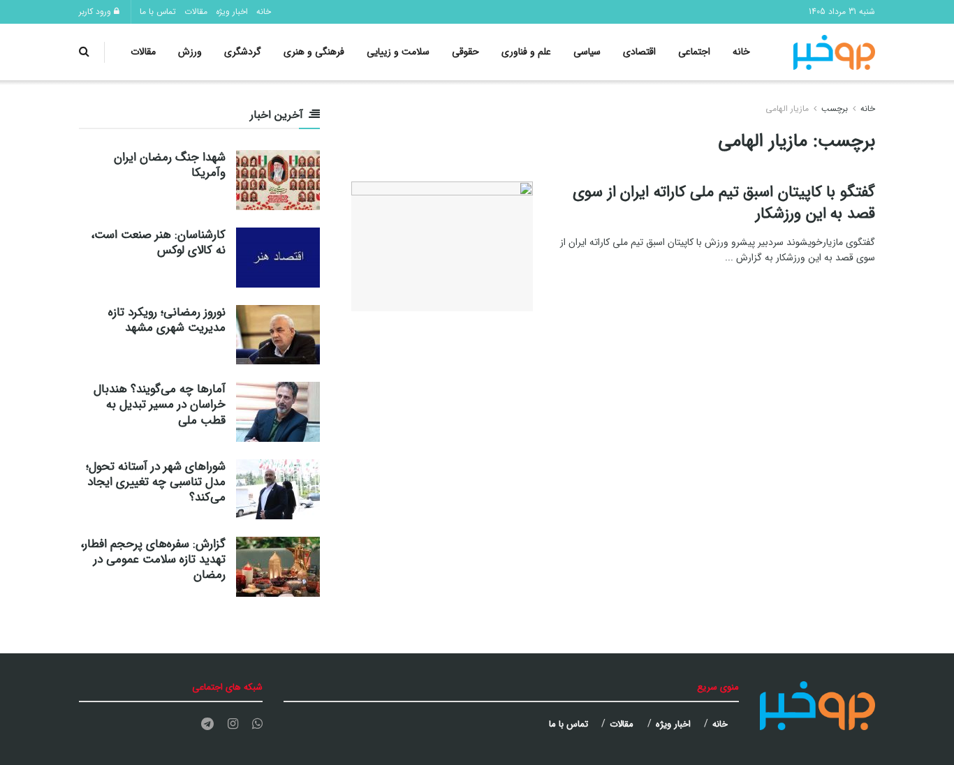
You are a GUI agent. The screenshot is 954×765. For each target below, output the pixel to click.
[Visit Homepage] (834, 52)
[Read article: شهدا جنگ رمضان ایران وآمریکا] (278, 180)
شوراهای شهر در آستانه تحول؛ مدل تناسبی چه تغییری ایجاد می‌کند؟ (156, 482)
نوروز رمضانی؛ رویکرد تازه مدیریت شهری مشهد (167, 320)
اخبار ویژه (232, 11)
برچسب (834, 108)
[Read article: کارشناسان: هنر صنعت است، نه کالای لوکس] (278, 258)
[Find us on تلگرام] (207, 724)
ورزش (190, 51)
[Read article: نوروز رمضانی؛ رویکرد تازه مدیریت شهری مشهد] (278, 335)
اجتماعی (694, 51)
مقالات (195, 11)
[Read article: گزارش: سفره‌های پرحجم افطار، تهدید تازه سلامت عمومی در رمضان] (278, 567)
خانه (263, 11)
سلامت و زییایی (398, 51)
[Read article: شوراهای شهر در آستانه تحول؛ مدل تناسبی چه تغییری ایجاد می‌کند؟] (278, 489)
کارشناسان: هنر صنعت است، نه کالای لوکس (158, 242)
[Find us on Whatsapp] (257, 724)
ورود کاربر (96, 11)
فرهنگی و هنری (314, 51)
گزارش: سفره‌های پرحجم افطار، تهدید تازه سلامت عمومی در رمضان (153, 559)
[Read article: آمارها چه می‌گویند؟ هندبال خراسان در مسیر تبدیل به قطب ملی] (278, 412)
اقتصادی (639, 51)
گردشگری (242, 51)
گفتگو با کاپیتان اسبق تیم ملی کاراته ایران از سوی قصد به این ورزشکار (724, 202)
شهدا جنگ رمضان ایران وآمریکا (170, 165)
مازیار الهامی (787, 108)
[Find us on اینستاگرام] (233, 724)
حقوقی (465, 51)
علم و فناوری (526, 51)
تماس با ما (158, 11)
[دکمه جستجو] (84, 52)
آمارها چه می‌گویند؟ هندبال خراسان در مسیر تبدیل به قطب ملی (160, 404)
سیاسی (587, 51)
